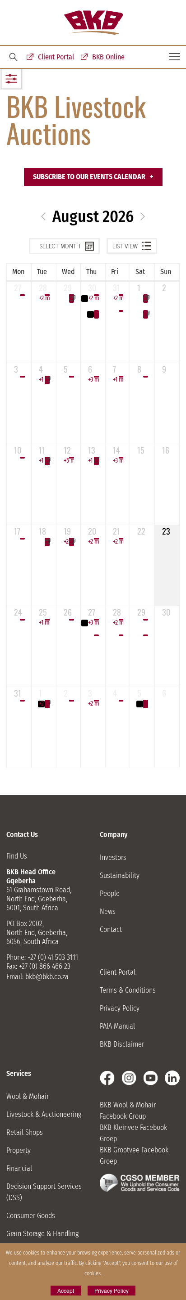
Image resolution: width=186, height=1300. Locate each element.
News (108, 911)
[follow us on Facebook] (107, 1078)
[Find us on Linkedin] (172, 1078)
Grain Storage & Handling (42, 1233)
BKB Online (108, 57)
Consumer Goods (30, 1215)
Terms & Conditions (128, 990)
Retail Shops (24, 1132)
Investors (113, 857)
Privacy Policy (120, 1008)
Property (18, 1150)
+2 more (44, 298)
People (110, 893)
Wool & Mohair (27, 1096)
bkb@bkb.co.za (47, 976)
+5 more (69, 460)
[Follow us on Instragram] (128, 1078)
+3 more (93, 379)
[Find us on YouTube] (150, 1078)
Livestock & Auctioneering (43, 1114)
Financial (19, 1168)
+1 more (44, 379)
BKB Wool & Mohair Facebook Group (128, 1110)
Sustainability (120, 875)
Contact (111, 929)
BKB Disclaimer (122, 1044)
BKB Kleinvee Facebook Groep (133, 1133)
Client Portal (56, 57)
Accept (65, 1290)
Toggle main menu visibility (174, 56)
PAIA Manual (117, 1026)
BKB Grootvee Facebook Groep (134, 1155)
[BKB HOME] (93, 22)
